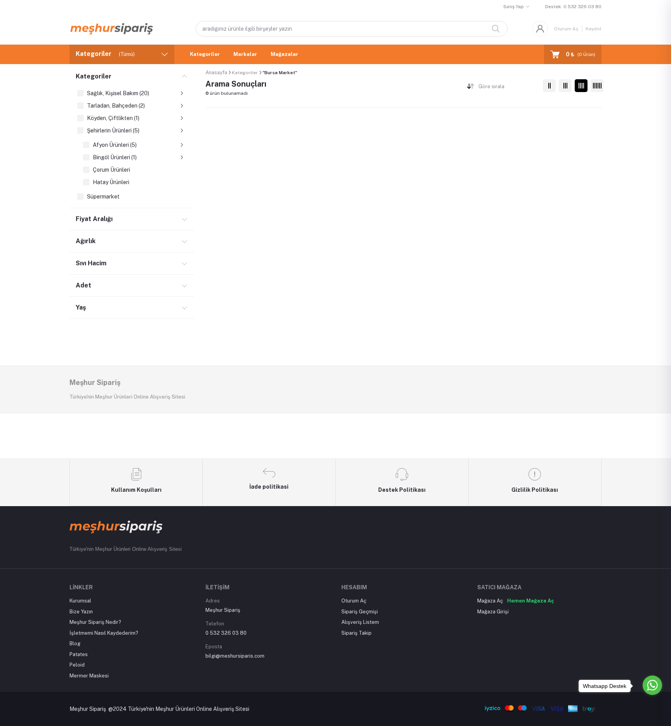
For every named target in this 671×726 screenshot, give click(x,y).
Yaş (81, 307)
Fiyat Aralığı (94, 219)
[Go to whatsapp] (652, 685)
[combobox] (507, 88)
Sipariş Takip (356, 633)
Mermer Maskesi (89, 676)
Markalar (245, 54)
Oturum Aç (566, 28)
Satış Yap (513, 6)
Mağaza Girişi (493, 612)
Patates (79, 654)
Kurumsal (80, 601)
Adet (83, 285)
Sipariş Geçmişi (359, 612)
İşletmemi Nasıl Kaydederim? (104, 633)
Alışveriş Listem (360, 622)
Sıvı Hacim (91, 263)
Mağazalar (284, 54)
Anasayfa (216, 72)
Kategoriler (205, 54)
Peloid (77, 665)
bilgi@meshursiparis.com (234, 656)
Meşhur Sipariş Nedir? (95, 622)
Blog (75, 643)
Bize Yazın (81, 612)
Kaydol (593, 28)
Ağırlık (86, 241)
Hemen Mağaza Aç (530, 601)
